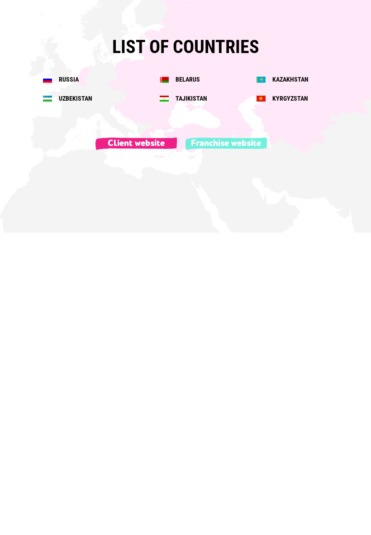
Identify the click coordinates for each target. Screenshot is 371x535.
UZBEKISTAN (74, 98)
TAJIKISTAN (190, 98)
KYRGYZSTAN (289, 98)
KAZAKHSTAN (290, 79)
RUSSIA (68, 79)
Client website (136, 143)
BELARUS (187, 79)
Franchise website (226, 143)
